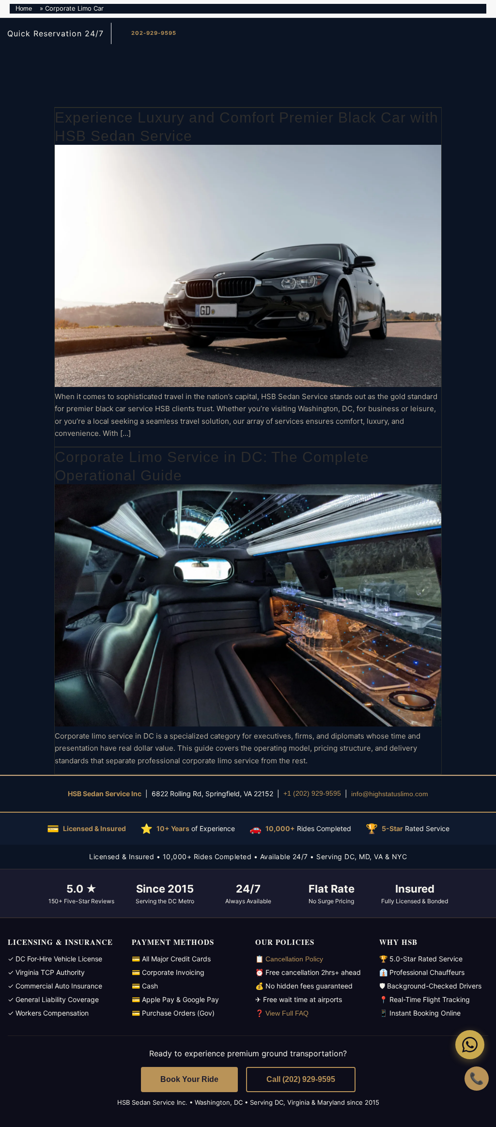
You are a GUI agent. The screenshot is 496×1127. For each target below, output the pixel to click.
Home (24, 8)
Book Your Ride (189, 1079)
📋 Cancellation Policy (289, 959)
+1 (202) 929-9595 (312, 793)
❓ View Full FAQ (282, 1013)
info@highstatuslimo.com (389, 793)
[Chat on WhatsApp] (469, 1044)
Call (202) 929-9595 (300, 1079)
